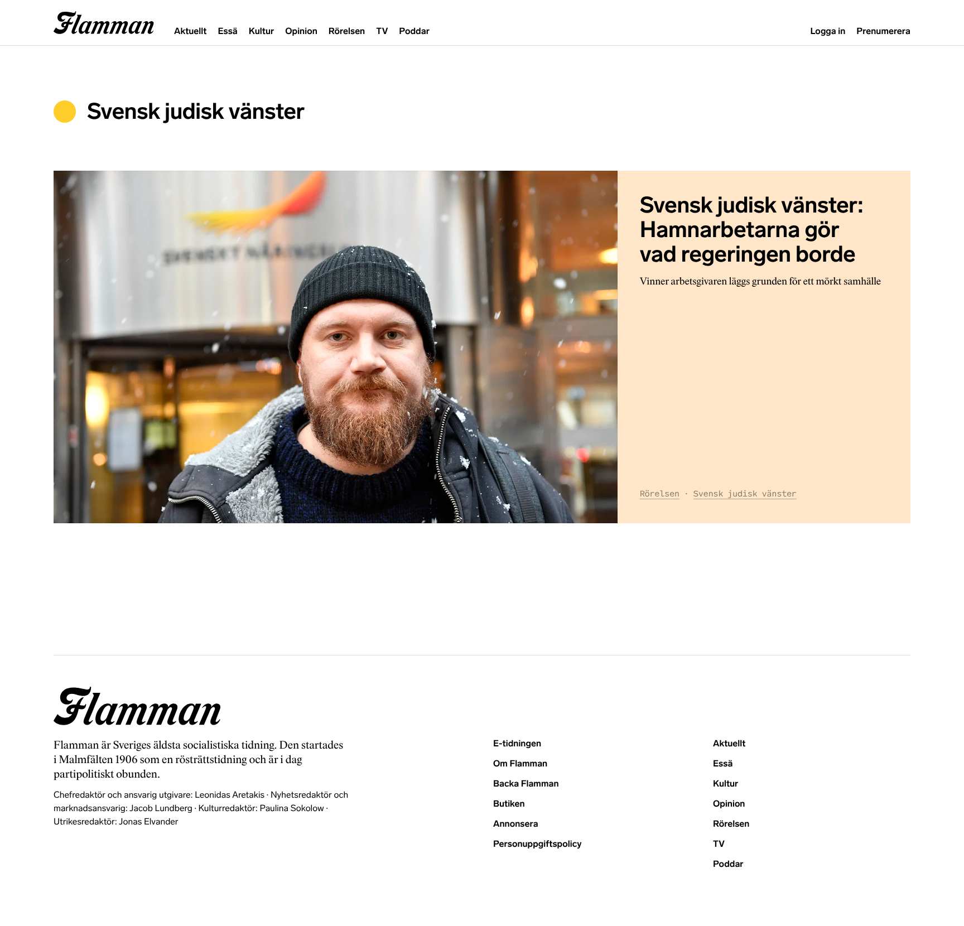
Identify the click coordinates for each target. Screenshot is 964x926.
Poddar (414, 31)
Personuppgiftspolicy (537, 844)
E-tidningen (517, 744)
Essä (227, 31)
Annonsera (515, 824)
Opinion (301, 31)
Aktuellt (190, 31)
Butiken (509, 804)
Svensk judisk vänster (745, 494)
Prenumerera (883, 31)
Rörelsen (347, 31)
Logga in (827, 31)
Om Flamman (520, 764)
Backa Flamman (526, 784)
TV (382, 31)
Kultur (261, 31)
